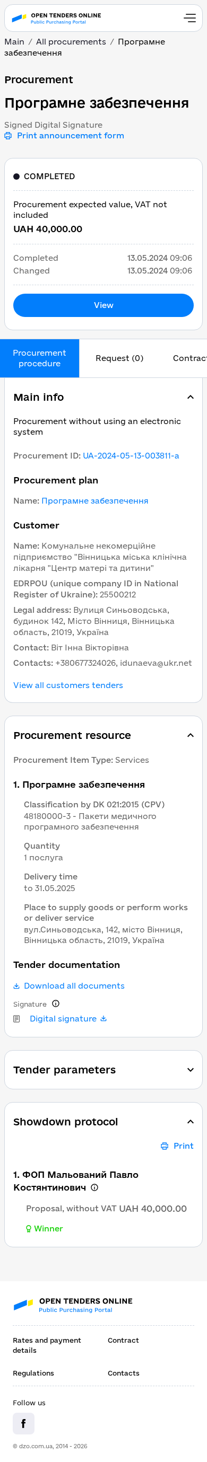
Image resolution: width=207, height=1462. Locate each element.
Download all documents (74, 986)
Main (14, 41)
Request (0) (119, 358)
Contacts (124, 1373)
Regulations (33, 1373)
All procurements (71, 41)
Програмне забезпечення (95, 500)
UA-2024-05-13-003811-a (131, 455)
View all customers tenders (68, 685)
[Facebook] (23, 1423)
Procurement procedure (39, 358)
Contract (123, 1340)
